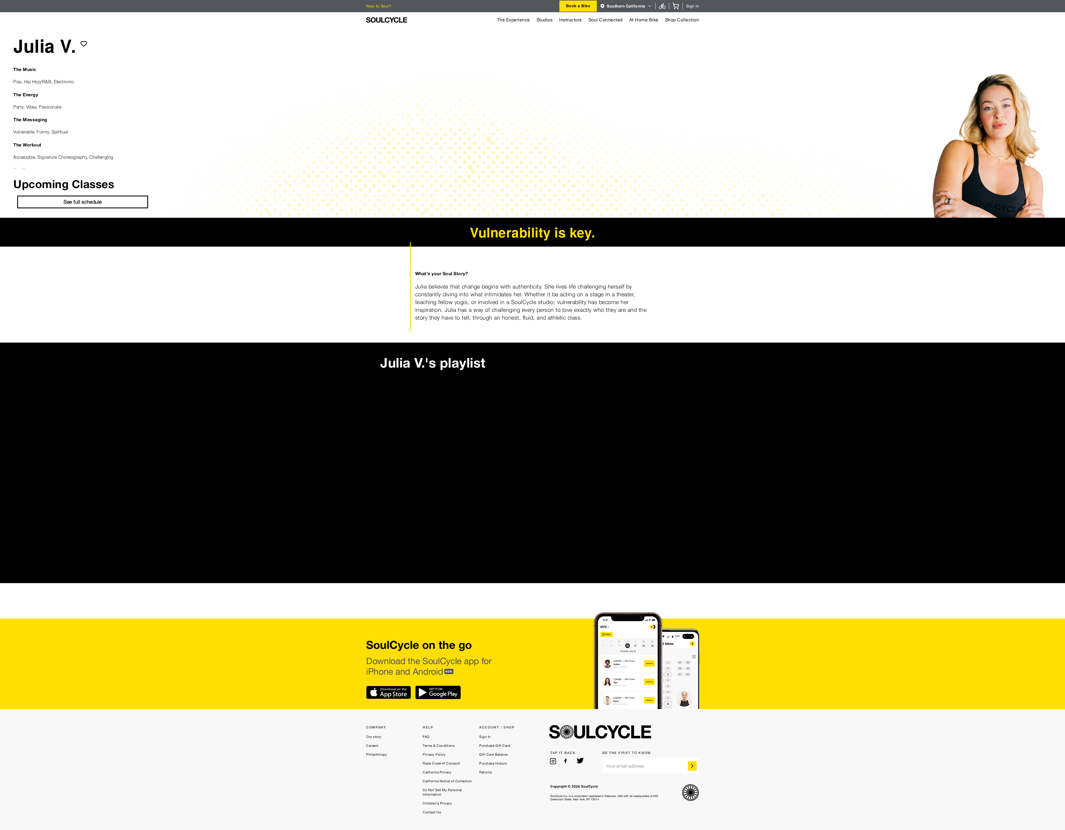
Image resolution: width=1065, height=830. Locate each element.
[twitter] (580, 761)
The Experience (513, 19)
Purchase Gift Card (494, 746)
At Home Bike (643, 19)
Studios (545, 19)
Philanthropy (376, 754)
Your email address (625, 766)
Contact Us (432, 812)
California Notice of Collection (447, 781)
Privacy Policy (434, 754)
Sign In (485, 737)
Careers (372, 746)
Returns (485, 772)
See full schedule (83, 202)
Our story (373, 737)
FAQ (426, 737)
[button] (626, 6)
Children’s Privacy (437, 803)
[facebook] (566, 761)
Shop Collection (682, 19)
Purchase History (493, 763)
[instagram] (553, 761)
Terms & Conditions (439, 746)
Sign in (692, 6)
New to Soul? (378, 6)
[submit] (84, 43)
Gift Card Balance (493, 754)
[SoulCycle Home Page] (386, 20)
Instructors (570, 19)
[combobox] (578, 6)
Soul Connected (606, 19)
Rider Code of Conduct (441, 763)
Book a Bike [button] (578, 5)
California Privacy (437, 772)
